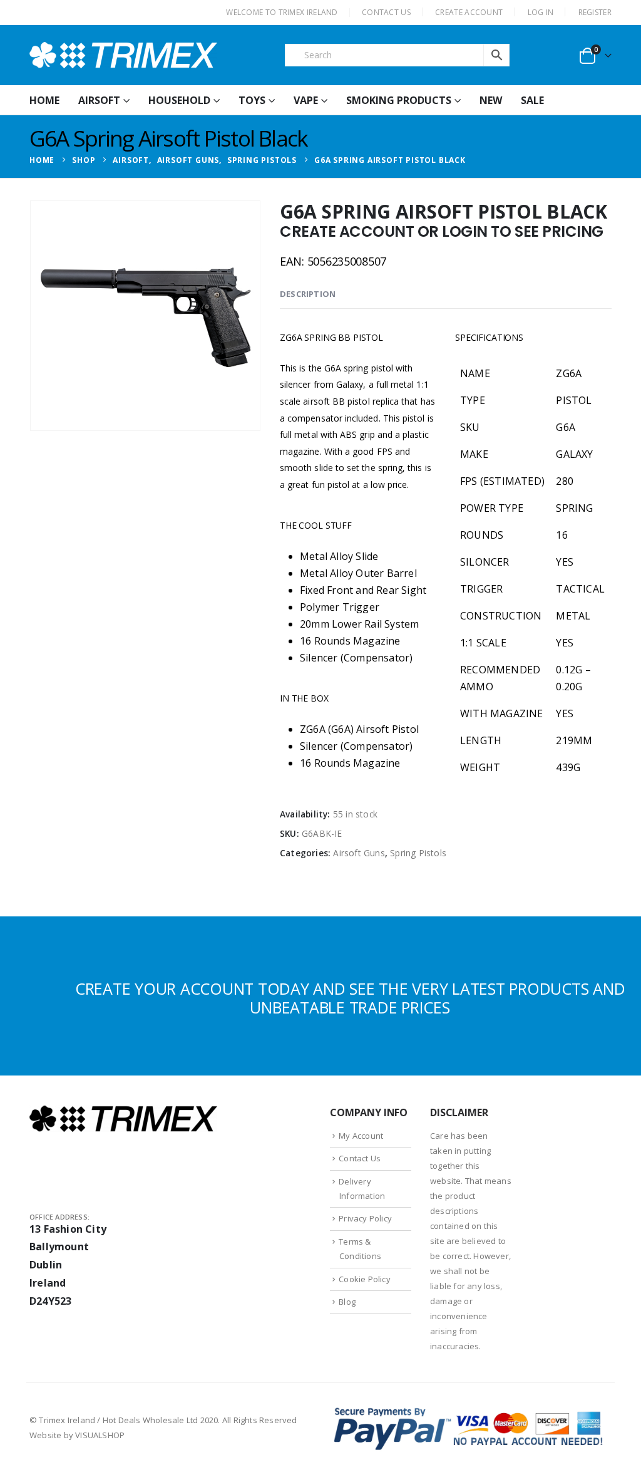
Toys (251, 100)
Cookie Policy (365, 1279)
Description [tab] (308, 293)
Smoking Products (398, 100)
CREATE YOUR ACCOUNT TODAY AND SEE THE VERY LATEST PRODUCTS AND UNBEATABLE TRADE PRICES (350, 998)
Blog (347, 1301)
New (490, 100)
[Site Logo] (123, 55)
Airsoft (99, 100)
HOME (44, 100)
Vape (306, 100)
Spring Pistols (418, 853)
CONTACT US (386, 12)
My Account (361, 1135)
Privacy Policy (365, 1218)
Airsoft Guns (358, 853)
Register (595, 12)
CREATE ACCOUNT (469, 12)
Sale (532, 100)
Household (179, 100)
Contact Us (360, 1158)
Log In (541, 12)
